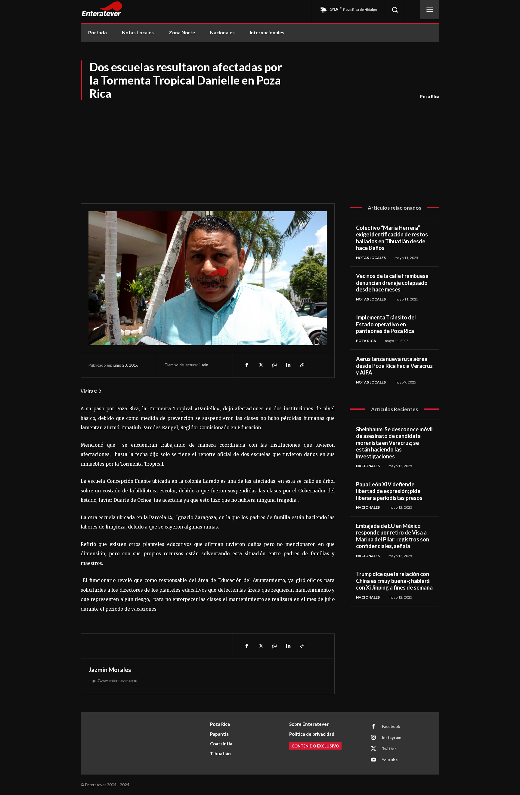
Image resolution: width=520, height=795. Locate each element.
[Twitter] (260, 365)
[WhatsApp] (274, 365)
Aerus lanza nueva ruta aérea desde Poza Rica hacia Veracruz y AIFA (394, 366)
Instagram (391, 737)
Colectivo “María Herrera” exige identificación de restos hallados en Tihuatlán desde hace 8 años (392, 237)
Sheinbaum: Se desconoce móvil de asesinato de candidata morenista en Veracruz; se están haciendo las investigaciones (394, 443)
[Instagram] (373, 737)
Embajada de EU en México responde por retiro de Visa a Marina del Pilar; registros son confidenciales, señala (392, 536)
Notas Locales (371, 257)
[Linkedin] (288, 365)
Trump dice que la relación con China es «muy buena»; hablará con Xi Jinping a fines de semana (394, 581)
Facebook (391, 726)
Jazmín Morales (109, 669)
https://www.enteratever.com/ (112, 680)
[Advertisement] (260, 146)
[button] (394, 9)
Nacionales (368, 466)
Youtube (390, 759)
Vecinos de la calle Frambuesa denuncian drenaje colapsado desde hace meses (392, 283)
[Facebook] (246, 365)
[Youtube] (373, 760)
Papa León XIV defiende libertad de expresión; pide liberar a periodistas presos (389, 491)
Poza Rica (429, 96)
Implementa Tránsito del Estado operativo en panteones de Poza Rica (386, 324)
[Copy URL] (302, 365)
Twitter (389, 748)
